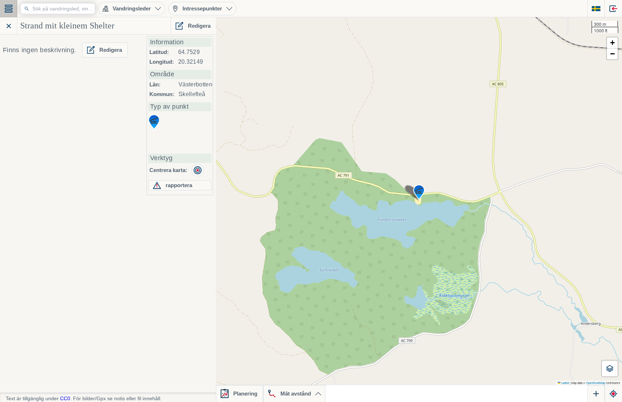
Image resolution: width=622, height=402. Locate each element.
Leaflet (564, 383)
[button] (419, 192)
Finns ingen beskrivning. (39, 50)
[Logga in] (613, 8)
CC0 (65, 398)
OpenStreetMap (595, 383)
